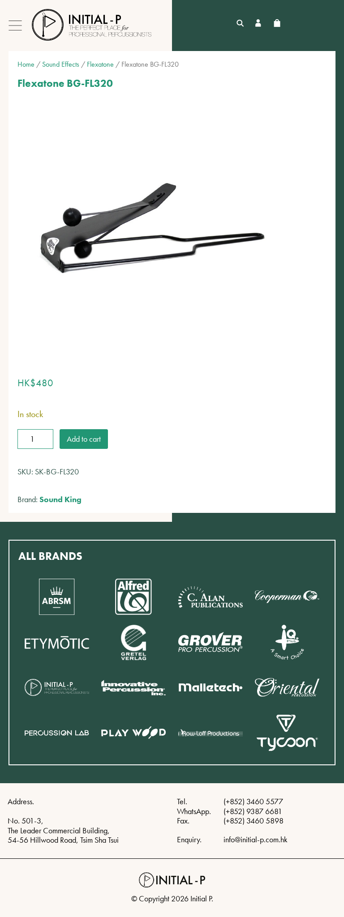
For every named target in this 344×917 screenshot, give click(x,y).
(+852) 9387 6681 (253, 811)
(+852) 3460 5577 (253, 801)
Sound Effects (60, 64)
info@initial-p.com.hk (256, 839)
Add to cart (84, 439)
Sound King (60, 499)
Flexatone (100, 64)
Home (25, 64)
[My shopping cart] (276, 23)
